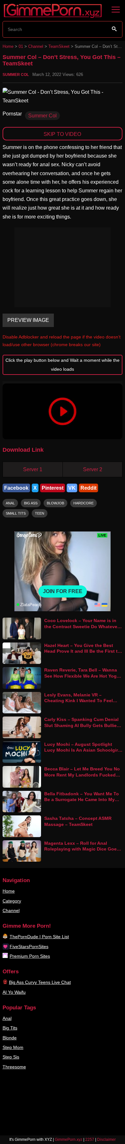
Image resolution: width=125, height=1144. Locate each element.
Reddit (88, 488)
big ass (31, 503)
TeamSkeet (59, 46)
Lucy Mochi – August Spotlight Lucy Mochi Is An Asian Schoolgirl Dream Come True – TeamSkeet (81, 750)
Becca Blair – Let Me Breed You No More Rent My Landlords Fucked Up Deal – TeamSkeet (82, 774)
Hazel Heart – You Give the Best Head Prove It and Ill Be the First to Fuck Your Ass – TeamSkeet (82, 651)
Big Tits (10, 1027)
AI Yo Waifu (14, 992)
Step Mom (13, 1047)
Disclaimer (106, 1139)
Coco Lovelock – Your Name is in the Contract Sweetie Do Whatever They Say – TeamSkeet (81, 626)
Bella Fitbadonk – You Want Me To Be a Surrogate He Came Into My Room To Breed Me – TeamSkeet (81, 799)
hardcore (83, 503)
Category (12, 900)
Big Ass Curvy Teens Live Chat (40, 982)
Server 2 (92, 469)
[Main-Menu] (116, 10)
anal (10, 503)
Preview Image (28, 320)
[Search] (114, 29)
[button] (62, 411)
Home (8, 46)
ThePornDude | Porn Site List (39, 936)
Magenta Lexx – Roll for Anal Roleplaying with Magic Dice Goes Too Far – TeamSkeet (81, 849)
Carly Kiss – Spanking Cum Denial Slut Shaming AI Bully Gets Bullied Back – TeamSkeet (82, 725)
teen (39, 513)
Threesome (14, 1066)
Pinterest (52, 488)
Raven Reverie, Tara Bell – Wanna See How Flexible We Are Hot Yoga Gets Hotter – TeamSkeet (81, 675)
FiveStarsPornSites (29, 946)
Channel (35, 46)
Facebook (16, 488)
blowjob (55, 503)
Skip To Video (62, 134)
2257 (89, 1139)
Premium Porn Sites (30, 956)
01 (21, 46)
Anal (7, 1018)
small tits (16, 513)
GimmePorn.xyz (68, 1139)
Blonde (10, 1037)
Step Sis (11, 1056)
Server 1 (32, 469)
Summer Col (16, 74)
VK (72, 488)
